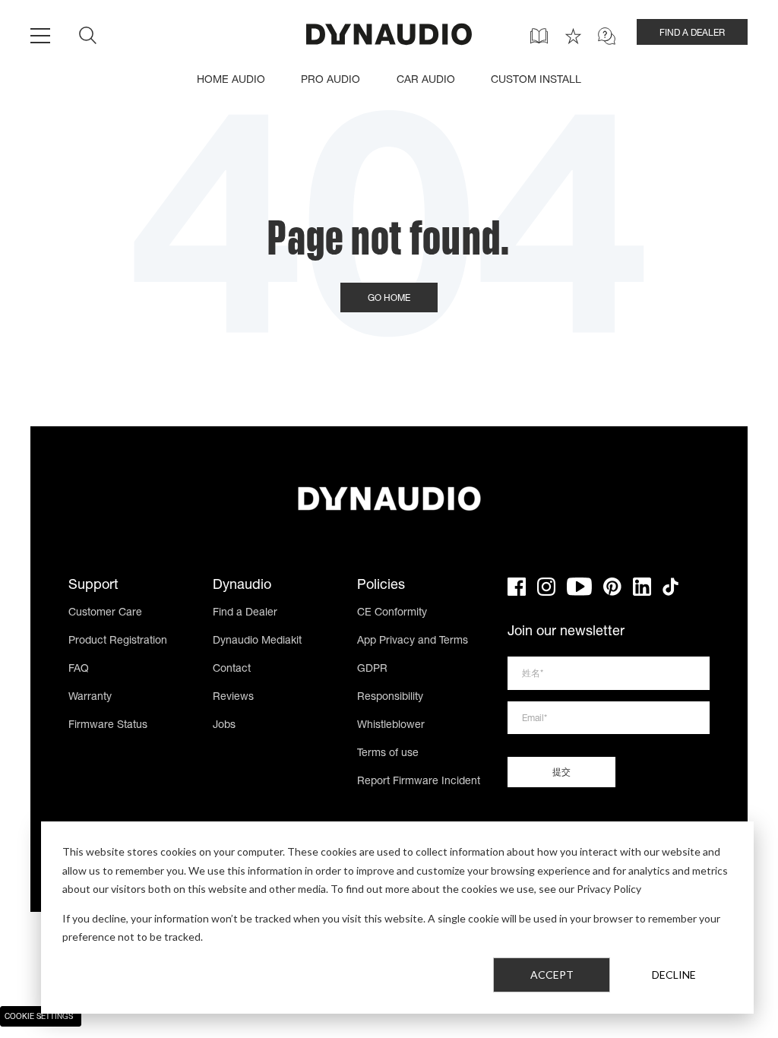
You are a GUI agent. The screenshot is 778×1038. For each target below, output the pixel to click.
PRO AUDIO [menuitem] (330, 80)
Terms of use (388, 753)
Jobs (224, 725)
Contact (232, 669)
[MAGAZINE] (539, 36)
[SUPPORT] (606, 36)
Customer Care (105, 613)
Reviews (233, 697)
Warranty (90, 697)
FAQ (78, 669)
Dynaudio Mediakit (257, 641)
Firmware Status (107, 725)
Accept (552, 974)
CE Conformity (392, 613)
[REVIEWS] (573, 36)
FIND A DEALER (692, 33)
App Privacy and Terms (412, 641)
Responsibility (390, 697)
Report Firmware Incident (418, 782)
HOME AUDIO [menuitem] (231, 80)
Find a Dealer (245, 613)
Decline (674, 974)
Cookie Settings (39, 1017)
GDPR (372, 669)
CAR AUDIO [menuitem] (426, 80)
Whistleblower (391, 725)
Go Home (389, 298)
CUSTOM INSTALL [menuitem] (536, 80)
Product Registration (117, 641)
